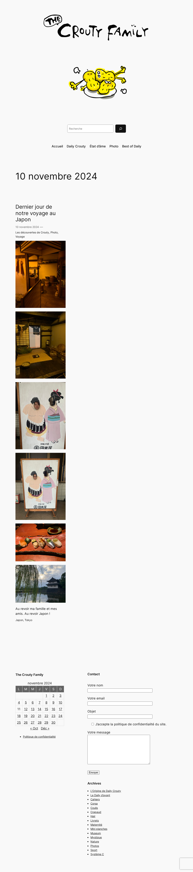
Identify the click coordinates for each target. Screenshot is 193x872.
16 (53, 709)
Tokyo (28, 620)
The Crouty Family (29, 675)
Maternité (96, 824)
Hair (92, 816)
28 (39, 722)
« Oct (34, 728)
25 (19, 722)
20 (33, 716)
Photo (54, 232)
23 (53, 716)
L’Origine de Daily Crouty (105, 790)
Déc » (45, 728)
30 (53, 722)
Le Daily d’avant (100, 795)
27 (32, 722)
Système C (97, 854)
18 (19, 716)
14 (39, 709)
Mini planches (98, 828)
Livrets (94, 820)
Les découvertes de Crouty (32, 232)
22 (46, 716)
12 (26, 709)
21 (39, 716)
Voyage (20, 236)
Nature (94, 841)
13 (32, 709)
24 (60, 716)
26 (26, 722)
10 (60, 702)
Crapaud (95, 812)
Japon (19, 620)
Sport (93, 850)
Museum (95, 833)
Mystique (96, 837)
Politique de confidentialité (39, 736)
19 (26, 716)
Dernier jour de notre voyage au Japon (35, 213)
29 (46, 722)
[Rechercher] (120, 129)
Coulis (94, 807)
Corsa (94, 803)
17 (60, 709)
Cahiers (95, 799)
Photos (94, 845)
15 (46, 709)
